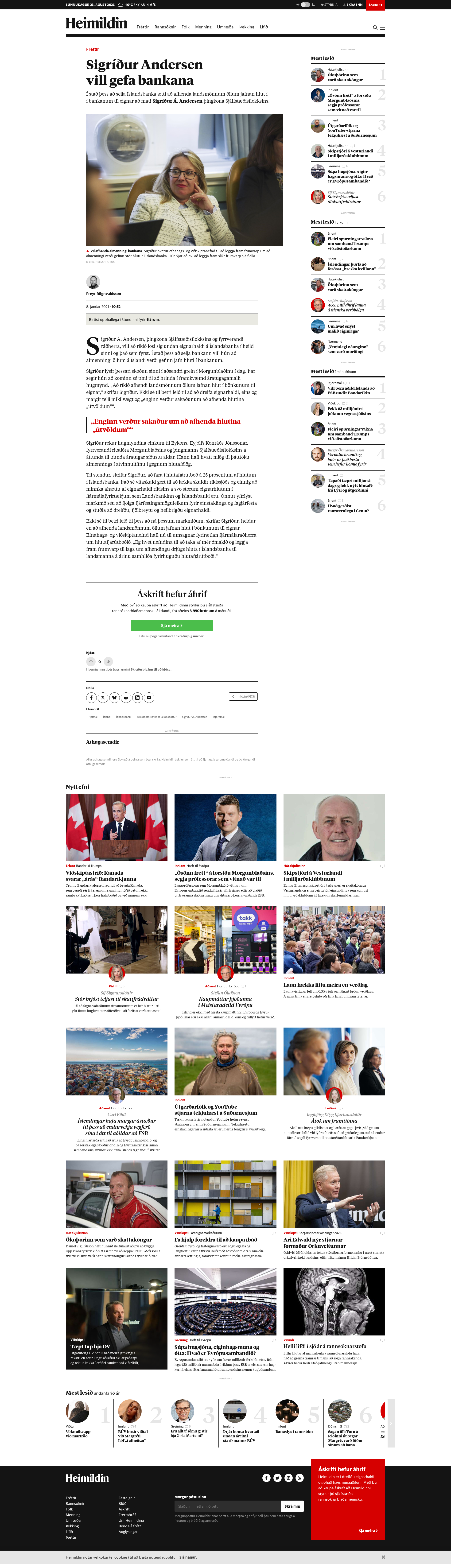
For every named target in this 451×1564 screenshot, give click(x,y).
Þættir (71, 1537)
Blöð (123, 1503)
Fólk (186, 26)
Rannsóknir (165, 26)
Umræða (225, 26)
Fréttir (143, 26)
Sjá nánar (187, 1557)
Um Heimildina (131, 1520)
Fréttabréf (127, 1514)
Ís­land (106, 716)
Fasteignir (127, 1497)
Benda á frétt (130, 1526)
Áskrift (124, 1509)
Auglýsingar (128, 1531)
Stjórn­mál (219, 716)
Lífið (264, 26)
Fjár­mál (93, 716)
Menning (203, 26)
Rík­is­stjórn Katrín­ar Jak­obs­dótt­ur (156, 716)
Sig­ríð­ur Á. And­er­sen (194, 716)
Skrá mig (292, 1506)
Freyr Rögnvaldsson (103, 293)
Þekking (246, 26)
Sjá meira (170, 625)
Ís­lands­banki (123, 716)
